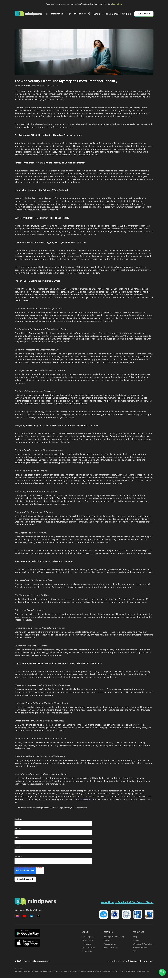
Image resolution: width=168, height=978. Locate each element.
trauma (67, 808)
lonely (46, 808)
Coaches (107, 940)
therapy (60, 808)
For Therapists (88, 948)
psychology (38, 808)
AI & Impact (114, 14)
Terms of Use (147, 961)
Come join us (117, 4)
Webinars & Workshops (143, 944)
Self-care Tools (111, 948)
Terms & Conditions (130, 961)
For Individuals (56, 14)
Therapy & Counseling (114, 937)
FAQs (135, 951)
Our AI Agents (88, 937)
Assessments (110, 944)
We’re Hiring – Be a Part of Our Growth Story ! (127, 902)
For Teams (78, 14)
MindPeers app (85, 799)
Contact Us (87, 951)
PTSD (73, 808)
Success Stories (140, 948)
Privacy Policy (113, 961)
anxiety (53, 808)
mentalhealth (26, 808)
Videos (136, 940)
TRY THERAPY (144, 14)
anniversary (82, 808)
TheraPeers (98, 14)
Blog (128, 14)
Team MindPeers (30, 85)
